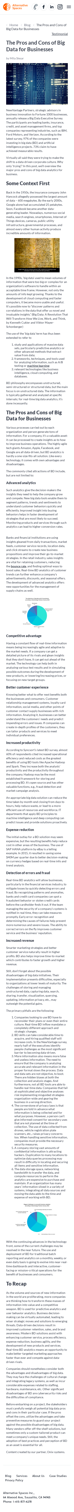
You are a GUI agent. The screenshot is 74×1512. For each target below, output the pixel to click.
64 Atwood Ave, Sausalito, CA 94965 (26, 1497)
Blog (27, 25)
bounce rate (18, 566)
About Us (38, 1476)
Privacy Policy (14, 1480)
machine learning (38, 365)
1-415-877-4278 (22, 1501)
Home (13, 25)
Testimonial (60, 34)
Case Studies (58, 1476)
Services (21, 1476)
